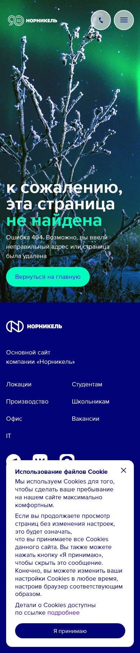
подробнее (63, 612)
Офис (14, 418)
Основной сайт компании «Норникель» (40, 356)
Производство (27, 401)
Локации (19, 384)
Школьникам (90, 401)
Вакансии (85, 418)
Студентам (87, 384)
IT (8, 435)
